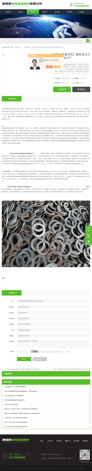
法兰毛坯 (26, 47)
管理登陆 (82, 468)
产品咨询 (62, 89)
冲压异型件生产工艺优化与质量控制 (15, 387)
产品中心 (33, 12)
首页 (11, 47)
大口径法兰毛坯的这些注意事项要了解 (15, 426)
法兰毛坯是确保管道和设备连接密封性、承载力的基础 (20, 391)
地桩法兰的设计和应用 (11, 404)
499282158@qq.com (55, 454)
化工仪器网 (76, 468)
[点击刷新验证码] (34, 351)
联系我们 (82, 12)
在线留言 (69, 12)
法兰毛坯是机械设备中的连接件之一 (15, 400)
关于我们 (20, 12)
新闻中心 (45, 12)
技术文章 (57, 12)
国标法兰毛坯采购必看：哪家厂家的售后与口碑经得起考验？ (22, 413)
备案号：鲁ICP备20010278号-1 (48, 468)
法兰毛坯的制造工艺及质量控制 (13, 395)
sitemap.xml (61, 468)
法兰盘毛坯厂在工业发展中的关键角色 (15, 418)
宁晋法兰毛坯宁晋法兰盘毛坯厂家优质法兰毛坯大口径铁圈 (74, 369)
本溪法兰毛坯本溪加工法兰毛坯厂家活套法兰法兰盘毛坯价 (23, 369)
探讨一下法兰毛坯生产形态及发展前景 (15, 422)
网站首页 (8, 12)
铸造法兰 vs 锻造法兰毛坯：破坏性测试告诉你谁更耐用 (21, 409)
